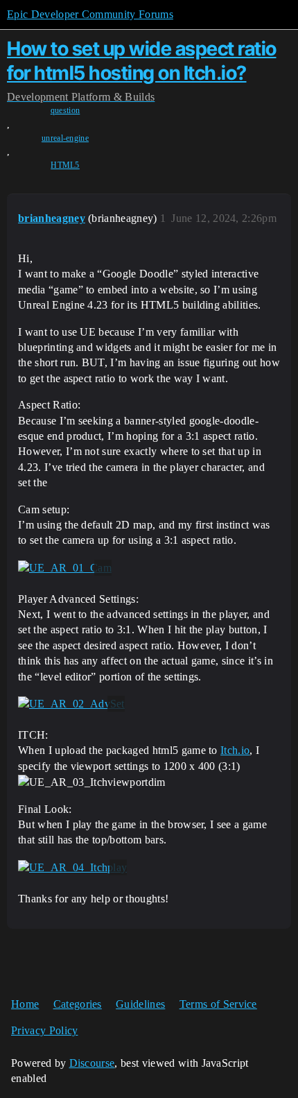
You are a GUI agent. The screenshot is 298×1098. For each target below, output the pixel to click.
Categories (77, 1004)
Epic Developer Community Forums (90, 14)
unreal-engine (65, 138)
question (65, 110)
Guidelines (140, 1004)
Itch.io (234, 750)
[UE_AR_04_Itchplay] (72, 867)
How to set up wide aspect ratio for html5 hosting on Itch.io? (142, 61)
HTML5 (65, 165)
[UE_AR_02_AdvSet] (71, 704)
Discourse (92, 1063)
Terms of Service (218, 1004)
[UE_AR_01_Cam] (65, 568)
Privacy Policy (44, 1030)
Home (25, 1004)
